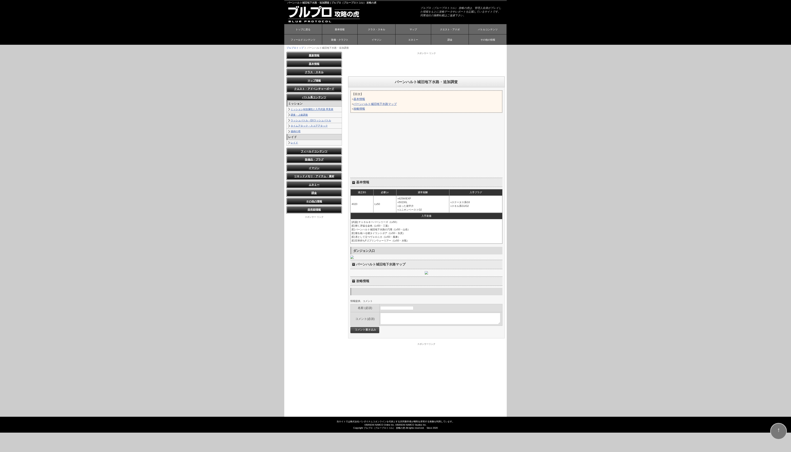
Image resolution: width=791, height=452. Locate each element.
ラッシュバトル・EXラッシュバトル (311, 120)
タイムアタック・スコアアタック (309, 125)
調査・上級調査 (299, 114)
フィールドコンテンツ (303, 39)
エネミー (413, 39)
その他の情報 (487, 39)
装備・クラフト (339, 39)
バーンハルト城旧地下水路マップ (375, 104)
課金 (449, 39)
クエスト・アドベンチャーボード (314, 88)
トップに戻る (303, 29)
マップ (413, 29)
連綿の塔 (296, 131)
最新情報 (314, 55)
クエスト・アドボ (450, 29)
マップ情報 (314, 80)
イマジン (376, 39)
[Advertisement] (426, 64)
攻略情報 (359, 108)
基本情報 (340, 29)
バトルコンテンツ (488, 29)
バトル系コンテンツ (314, 97)
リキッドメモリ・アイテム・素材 (314, 176)
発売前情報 (314, 209)
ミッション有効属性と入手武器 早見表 (312, 109)
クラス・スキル (376, 29)
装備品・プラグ (314, 159)
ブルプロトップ (295, 47)
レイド (294, 142)
